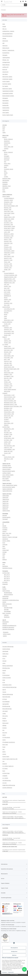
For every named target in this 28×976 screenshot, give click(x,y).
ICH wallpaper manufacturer (8, 742)
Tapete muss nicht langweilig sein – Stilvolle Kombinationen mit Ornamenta (12, 812)
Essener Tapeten (6, 196)
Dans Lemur (5, 715)
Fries (3, 130)
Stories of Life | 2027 (8, 415)
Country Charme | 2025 (9, 456)
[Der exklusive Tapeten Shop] (8, 1)
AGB (3, 43)
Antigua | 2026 (7, 346)
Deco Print (4, 732)
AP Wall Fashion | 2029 (9, 438)
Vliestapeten (5, 98)
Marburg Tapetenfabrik (7, 665)
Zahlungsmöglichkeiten (7, 33)
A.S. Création (5, 344)
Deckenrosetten (5, 107)
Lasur (3, 564)
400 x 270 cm (7, 574)
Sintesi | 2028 (7, 254)
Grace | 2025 (7, 338)
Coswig (4, 713)
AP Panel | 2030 (7, 436)
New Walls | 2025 (8, 410)
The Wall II (6, 419)
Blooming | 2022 (7, 207)
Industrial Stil (5, 71)
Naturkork (4, 515)
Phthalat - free (5, 59)
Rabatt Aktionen (5, 64)
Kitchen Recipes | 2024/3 (9, 226)
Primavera (6, 245)
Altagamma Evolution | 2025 (10, 277)
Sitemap (4, 38)
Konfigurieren (14, 951)
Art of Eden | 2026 (8, 440)
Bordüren (4, 137)
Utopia (5, 318)
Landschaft (4, 544)
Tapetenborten (5, 110)
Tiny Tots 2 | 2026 (8, 263)
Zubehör (4, 602)
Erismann (4, 727)
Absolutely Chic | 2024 (9, 428)
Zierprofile (6, 609)
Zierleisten (4, 605)
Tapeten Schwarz (6, 510)
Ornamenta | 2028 (8, 237)
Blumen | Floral (5, 535)
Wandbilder (5, 182)
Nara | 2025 (6, 370)
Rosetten (4, 588)
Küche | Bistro (7, 163)
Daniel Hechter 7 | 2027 (9, 395)
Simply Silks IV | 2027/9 (9, 252)
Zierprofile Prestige (8, 607)
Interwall (4, 660)
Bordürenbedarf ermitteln (8, 95)
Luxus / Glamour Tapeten (7, 474)
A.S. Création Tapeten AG (7, 766)
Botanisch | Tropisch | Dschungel (9, 537)
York (3, 761)
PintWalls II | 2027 (8, 374)
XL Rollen (6, 176)
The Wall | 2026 (7, 417)
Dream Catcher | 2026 (9, 331)
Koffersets (4, 623)
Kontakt (4, 26)
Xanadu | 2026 (7, 335)
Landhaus (6, 148)
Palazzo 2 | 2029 (7, 239)
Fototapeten (5, 184)
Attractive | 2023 (7, 352)
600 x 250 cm (7, 578)
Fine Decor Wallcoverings (7, 646)
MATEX (3, 751)
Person (3, 548)
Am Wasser (4, 527)
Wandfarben (5, 566)
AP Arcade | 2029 (8, 432)
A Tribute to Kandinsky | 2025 (10, 275)
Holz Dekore (5, 74)
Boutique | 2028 (7, 209)
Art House (4, 699)
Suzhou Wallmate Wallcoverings (9, 687)
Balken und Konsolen (7, 603)
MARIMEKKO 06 (7, 295)
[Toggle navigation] (1, 1)
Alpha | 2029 (7, 430)
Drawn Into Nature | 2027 (9, 397)
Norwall (4, 670)
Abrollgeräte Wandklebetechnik (9, 625)
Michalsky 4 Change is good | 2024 (11, 368)
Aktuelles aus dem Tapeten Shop (9, 846)
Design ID (4, 337)
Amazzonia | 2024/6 (8, 200)
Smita (3, 271)
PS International (5, 675)
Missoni (5, 297)
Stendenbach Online (6, 684)
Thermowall (5, 519)
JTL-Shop (16, 974)
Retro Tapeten (5, 478)
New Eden (6, 312)
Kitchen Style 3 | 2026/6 (9, 228)
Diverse (5, 154)
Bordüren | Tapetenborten (8, 50)
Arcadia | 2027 (7, 323)
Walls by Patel (7, 391)
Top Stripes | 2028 (8, 265)
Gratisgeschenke (6, 62)
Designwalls (5, 584)
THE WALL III (6, 421)
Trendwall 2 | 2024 (8, 385)
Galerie (4, 735)
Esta (3, 730)
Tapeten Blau (5, 497)
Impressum (4, 972)
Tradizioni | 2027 (8, 267)
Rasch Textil (5, 744)
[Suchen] (25, 4)
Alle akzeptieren (14, 947)
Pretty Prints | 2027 (8, 243)
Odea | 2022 (7, 301)
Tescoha (4, 692)
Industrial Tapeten (6, 469)
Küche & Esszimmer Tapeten (8, 487)
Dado (3, 128)
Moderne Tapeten (6, 476)
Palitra (3, 672)
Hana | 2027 (6, 288)
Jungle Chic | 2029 (8, 447)
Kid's (5, 161)
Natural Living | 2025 (8, 372)
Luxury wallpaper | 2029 (9, 449)
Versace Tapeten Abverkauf (10, 389)
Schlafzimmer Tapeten (7, 79)
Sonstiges (4, 552)
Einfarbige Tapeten (6, 465)
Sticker (3, 191)
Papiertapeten (5, 100)
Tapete (3, 132)
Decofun (4, 718)
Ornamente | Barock (8, 169)
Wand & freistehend (8, 594)
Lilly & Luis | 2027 (8, 361)
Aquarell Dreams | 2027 (9, 348)
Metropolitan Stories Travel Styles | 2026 (13, 406)
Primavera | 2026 (8, 248)
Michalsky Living (6, 668)
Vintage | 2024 (7, 269)
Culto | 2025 (6, 215)
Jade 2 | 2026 (7, 359)
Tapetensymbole (6, 57)
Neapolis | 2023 (7, 299)
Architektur (4, 529)
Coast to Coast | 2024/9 (9, 213)
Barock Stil (4, 69)
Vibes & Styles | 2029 (8, 423)
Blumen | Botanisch (8, 139)
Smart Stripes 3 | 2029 (9, 256)
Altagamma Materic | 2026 (10, 280)
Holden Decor (5, 325)
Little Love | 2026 (8, 363)
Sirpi (3, 749)
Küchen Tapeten (6, 81)
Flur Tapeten (5, 86)
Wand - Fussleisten (6, 613)
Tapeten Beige (5, 495)
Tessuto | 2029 (7, 453)
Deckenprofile (5, 105)
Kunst (3, 542)
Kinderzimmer (7, 142)
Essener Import (5, 756)
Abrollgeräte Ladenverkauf (8, 627)
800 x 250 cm (7, 580)
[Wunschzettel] (23, 1)
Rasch (3, 455)
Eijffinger (4, 725)
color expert (5, 711)
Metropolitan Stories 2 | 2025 (10, 404)
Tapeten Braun (5, 499)
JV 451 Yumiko (7, 292)
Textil (5, 174)
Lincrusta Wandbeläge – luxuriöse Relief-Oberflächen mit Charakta (11, 808)
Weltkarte (4, 559)
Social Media (5, 828)
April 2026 (4, 797)
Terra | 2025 (7, 380)
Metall (5, 167)
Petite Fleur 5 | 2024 (8, 458)
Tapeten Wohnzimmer (7, 490)
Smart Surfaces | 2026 (9, 413)
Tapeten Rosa (5, 506)
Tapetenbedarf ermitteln (7, 91)
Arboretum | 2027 (8, 329)
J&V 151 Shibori (7, 290)
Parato (3, 747)
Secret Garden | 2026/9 (9, 250)
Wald (3, 557)
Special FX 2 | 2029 (8, 260)
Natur (3, 546)
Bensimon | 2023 (8, 203)
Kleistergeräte (5, 621)
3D (3, 524)
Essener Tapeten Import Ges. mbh (9, 758)
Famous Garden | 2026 (9, 398)
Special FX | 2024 (8, 258)
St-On (3, 682)
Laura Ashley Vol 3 (8, 310)
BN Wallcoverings (6, 706)
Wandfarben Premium (7, 568)
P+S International (6, 737)
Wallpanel (6, 425)
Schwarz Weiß (5, 550)
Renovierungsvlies (6, 517)
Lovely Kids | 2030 (8, 365)
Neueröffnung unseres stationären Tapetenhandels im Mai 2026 (13, 801)
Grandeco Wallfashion (7, 322)
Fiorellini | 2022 (7, 286)
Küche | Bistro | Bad (8, 146)
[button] (20, 1)
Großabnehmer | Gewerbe (8, 31)
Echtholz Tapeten (7, 634)
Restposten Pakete (6, 178)
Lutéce (3, 663)
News (3, 24)
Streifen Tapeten (6, 480)
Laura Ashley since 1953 (9, 308)
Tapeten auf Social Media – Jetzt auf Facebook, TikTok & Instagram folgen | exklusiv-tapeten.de (12, 817)
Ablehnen (14, 955)
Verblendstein (5, 596)
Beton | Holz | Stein (6, 533)
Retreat (5, 314)
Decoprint (4, 763)
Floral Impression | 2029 (9, 445)
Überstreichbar (5, 180)
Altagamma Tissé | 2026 (9, 282)
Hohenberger (5, 651)
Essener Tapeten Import (7, 114)
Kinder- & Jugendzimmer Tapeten (9, 485)
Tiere (3, 555)
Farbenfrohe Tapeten (7, 467)
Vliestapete (4, 55)
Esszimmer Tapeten (6, 83)
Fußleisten (6, 615)
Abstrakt (4, 525)
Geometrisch (7, 141)
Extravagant (6, 156)
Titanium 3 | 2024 (8, 383)
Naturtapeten (5, 103)
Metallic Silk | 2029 (8, 451)
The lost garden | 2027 (9, 333)
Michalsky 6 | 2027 (8, 408)
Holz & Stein (6, 159)
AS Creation (5, 582)
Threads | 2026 (7, 342)
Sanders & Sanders (6, 677)
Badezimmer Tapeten (7, 88)
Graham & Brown (6, 307)
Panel (3, 189)
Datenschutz (11, 972)
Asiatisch (4, 531)
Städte (3, 554)
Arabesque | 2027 (8, 327)
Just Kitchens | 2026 (8, 224)
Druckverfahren (5, 52)
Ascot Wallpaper (6, 701)
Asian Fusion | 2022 (8, 350)
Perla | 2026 (6, 305)
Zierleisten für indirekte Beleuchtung (10, 600)
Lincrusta (4, 782)
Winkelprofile (5, 598)
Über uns (4, 28)
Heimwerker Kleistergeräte (8, 629)
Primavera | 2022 (8, 247)
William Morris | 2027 (9, 320)
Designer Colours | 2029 (9, 217)
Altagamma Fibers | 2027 (9, 278)
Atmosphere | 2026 (8, 202)
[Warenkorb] (25, 1)
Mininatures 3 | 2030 (8, 235)
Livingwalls (4, 393)
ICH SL (3, 658)
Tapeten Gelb (5, 501)
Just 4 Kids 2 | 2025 (8, 222)
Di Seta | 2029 (7, 443)
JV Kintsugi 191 (7, 293)
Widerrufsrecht (5, 48)
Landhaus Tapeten (6, 473)
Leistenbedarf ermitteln (7, 93)
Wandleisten (7, 617)
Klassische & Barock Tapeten (8, 471)
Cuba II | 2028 (7, 353)
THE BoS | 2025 (7, 382)
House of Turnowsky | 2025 (10, 400)
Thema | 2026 (7, 262)
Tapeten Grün (5, 505)
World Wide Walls (6, 696)
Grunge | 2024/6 (7, 220)
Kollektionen (5, 835)
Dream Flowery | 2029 (9, 355)
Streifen (5, 172)
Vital (5, 460)
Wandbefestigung (8, 592)
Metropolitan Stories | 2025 (10, 402)
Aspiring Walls (5, 704)
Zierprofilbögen (7, 611)
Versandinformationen (7, 36)
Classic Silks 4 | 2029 (8, 211)
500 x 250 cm (7, 576)
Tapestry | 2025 (7, 340)
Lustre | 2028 (7, 232)
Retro (5, 171)
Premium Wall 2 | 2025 (9, 412)
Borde (3, 126)
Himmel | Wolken (6, 540)
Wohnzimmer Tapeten (7, 76)
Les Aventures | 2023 (8, 230)
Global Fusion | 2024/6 (9, 218)
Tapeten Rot (5, 508)
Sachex (4, 739)
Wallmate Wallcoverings (7, 694)
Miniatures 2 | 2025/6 (9, 233)
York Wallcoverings (6, 780)
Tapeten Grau (5, 503)
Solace (5, 316)
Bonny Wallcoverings (7, 708)
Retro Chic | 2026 (8, 378)
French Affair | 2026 (8, 357)
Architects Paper (6, 427)
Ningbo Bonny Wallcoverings (8, 785)
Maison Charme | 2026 (9, 367)
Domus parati (5, 723)
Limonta (4, 754)
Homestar (4, 656)
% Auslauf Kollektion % (9, 198)
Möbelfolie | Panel (6, 186)
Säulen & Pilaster (6, 590)
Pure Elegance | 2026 (8, 376)
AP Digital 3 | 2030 (8, 434)
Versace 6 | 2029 (7, 387)
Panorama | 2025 (8, 241)
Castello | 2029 (7, 442)
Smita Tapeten (5, 112)
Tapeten (4, 150)
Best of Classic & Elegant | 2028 (11, 205)
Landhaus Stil (5, 67)
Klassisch (6, 144)
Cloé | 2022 (6, 284)
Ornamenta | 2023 (8, 303)
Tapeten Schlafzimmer (7, 489)
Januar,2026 (5, 804)
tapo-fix (4, 689)
